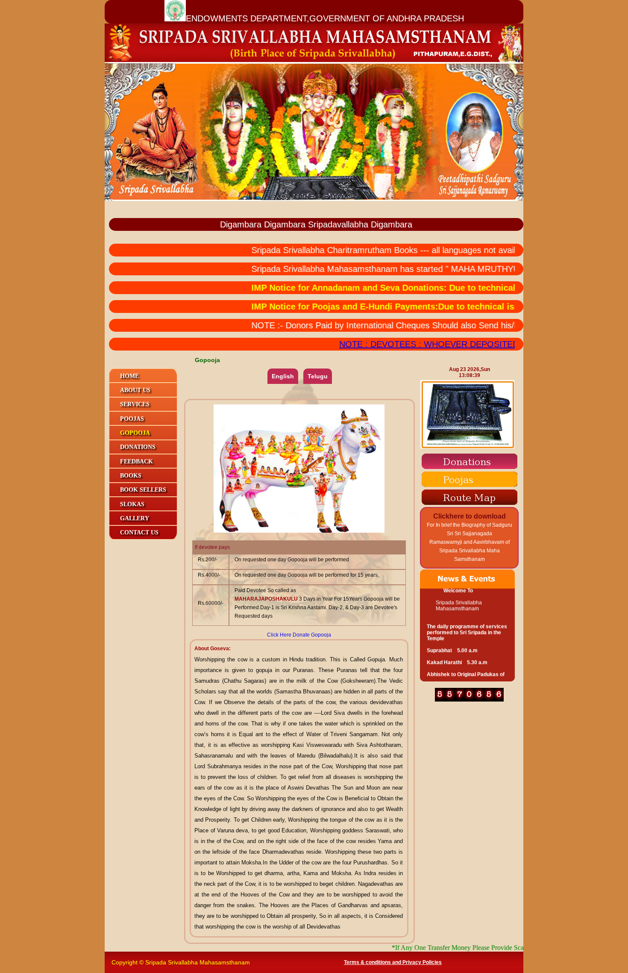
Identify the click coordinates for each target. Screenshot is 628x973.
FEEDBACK (136, 461)
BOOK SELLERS (143, 489)
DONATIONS (138, 447)
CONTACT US (139, 532)
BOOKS (130, 475)
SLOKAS (132, 504)
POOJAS (132, 419)
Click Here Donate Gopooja (299, 635)
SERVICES (135, 404)
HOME (129, 376)
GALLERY (134, 518)
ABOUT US (135, 390)
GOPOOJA (135, 433)
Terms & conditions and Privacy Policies (393, 962)
